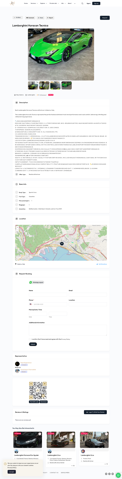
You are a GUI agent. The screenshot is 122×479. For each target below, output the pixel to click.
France (26, 458)
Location (72, 300)
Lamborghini (31, 95)
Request (104, 18)
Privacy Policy (65, 339)
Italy (17, 95)
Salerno (21, 95)
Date (30, 317)
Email (71, 290)
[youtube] (113, 474)
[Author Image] (16, 451)
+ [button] (17, 227)
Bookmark (31, 17)
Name (31, 290)
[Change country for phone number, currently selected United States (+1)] (31, 304)
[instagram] (109, 474)
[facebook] (106, 474)
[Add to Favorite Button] (39, 434)
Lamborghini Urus (20, 455)
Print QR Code (34, 402)
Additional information (37, 322)
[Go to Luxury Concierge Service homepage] (12, 3)
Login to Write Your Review (96, 412)
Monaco (35, 458)
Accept (11, 472)
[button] (30, 54)
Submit (33, 344)
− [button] (17, 230)
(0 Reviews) (43, 95)
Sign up (96, 3)
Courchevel (20, 458)
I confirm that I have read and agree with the (51, 339)
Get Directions (103, 264)
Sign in (88, 3)
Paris (56, 458)
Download (44, 402)
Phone (31, 300)
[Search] (82, 3)
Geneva (30, 458)
